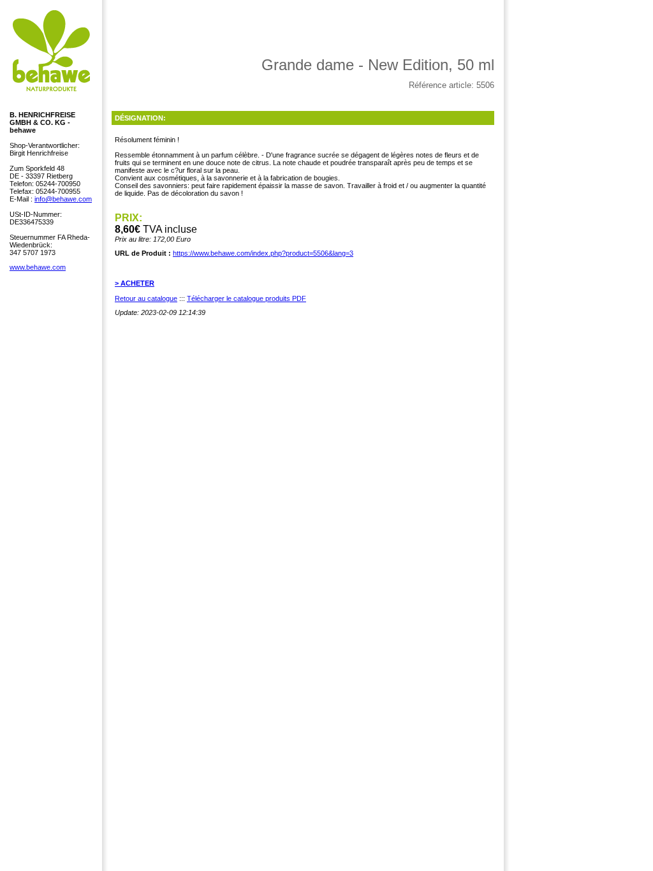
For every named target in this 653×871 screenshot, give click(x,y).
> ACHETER (134, 283)
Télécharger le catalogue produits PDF (246, 298)
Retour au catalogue (146, 298)
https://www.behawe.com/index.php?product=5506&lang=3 (263, 253)
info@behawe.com (63, 199)
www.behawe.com (38, 267)
